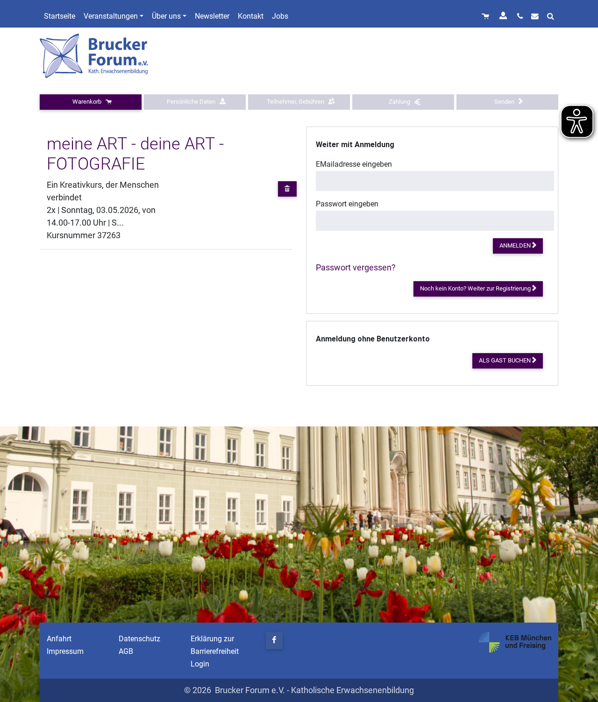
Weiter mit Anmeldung (355, 144)
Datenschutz (139, 638)
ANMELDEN (515, 245)
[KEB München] (515, 642)
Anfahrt (59, 638)
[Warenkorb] (486, 16)
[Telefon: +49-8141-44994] (520, 16)
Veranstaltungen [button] (111, 16)
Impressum (65, 651)
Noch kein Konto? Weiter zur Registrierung (476, 288)
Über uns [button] (166, 16)
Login (200, 663)
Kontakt (250, 16)
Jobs (280, 16)
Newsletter (212, 16)
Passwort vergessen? (356, 267)
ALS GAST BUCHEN (505, 360)
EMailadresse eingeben (354, 164)
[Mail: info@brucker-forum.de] (535, 16)
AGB (126, 651)
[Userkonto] (504, 16)
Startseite (59, 16)
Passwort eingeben (347, 203)
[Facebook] (274, 641)
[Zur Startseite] (95, 55)
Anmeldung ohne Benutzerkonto (373, 338)
